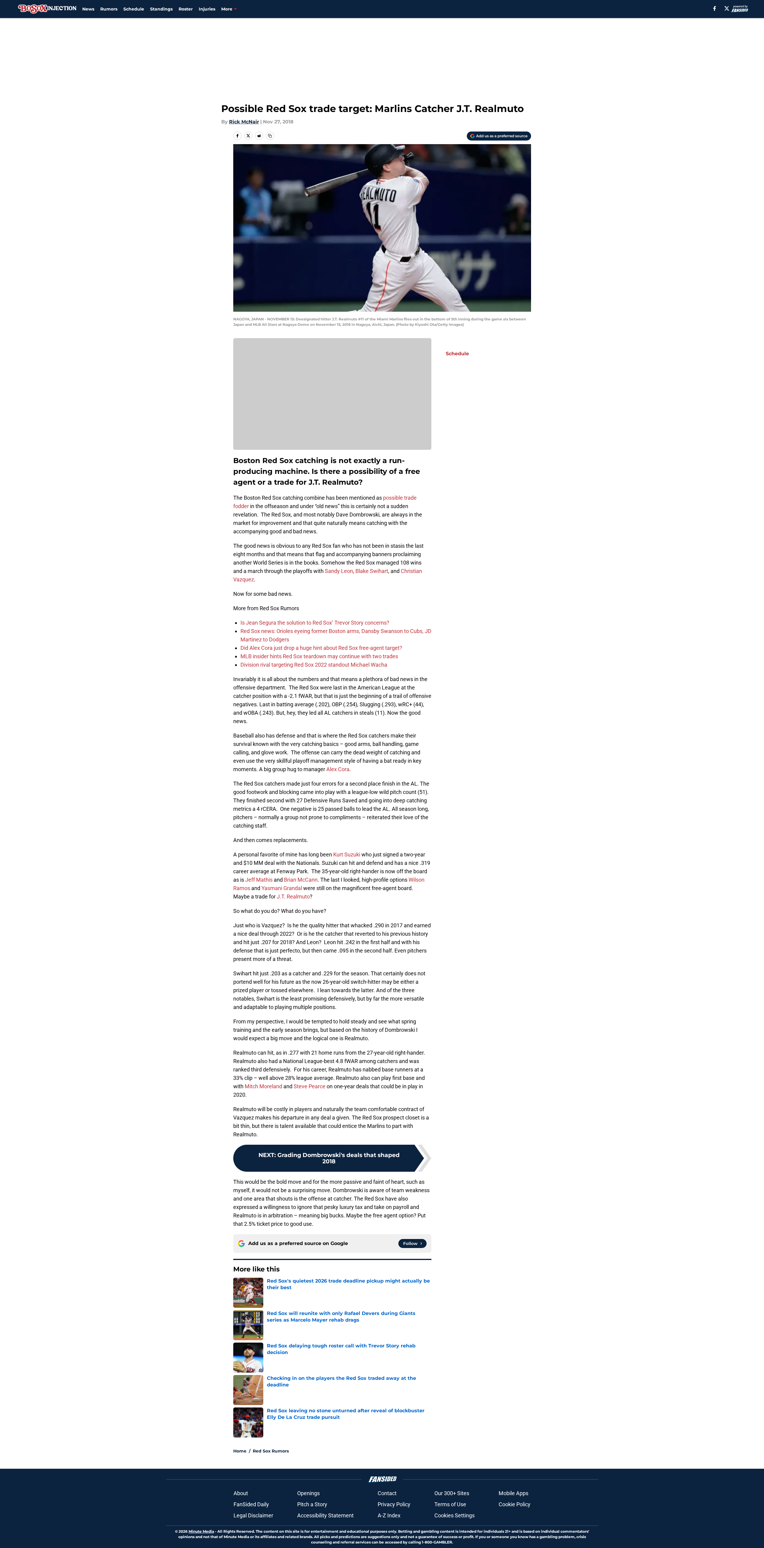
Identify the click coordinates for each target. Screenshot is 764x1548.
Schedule (133, 9)
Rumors (108, 9)
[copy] (270, 136)
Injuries (207, 9)
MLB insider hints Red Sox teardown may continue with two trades (319, 656)
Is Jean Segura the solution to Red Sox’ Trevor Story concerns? (314, 623)
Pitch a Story (312, 1504)
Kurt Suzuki (346, 854)
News (88, 9)
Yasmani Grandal (281, 888)
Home (239, 1451)
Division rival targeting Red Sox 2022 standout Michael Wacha (313, 665)
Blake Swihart (371, 571)
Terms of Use (450, 1504)
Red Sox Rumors (271, 1451)
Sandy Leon (339, 571)
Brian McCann (301, 880)
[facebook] (714, 8)
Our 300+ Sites (451, 1493)
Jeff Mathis (259, 880)
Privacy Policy (394, 1504)
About (241, 1493)
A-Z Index (389, 1515)
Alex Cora (337, 769)
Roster (186, 9)
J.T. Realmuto (293, 896)
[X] (726, 8)
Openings (308, 1493)
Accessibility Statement (325, 1515)
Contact (387, 1493)
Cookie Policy (514, 1504)
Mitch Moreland (263, 1086)
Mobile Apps (513, 1493)
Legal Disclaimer (253, 1515)
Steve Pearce (309, 1086)
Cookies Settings (454, 1515)
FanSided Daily (251, 1504)
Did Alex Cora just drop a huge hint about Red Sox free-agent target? (321, 648)
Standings (161, 9)
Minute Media (201, 1531)
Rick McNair (244, 122)
